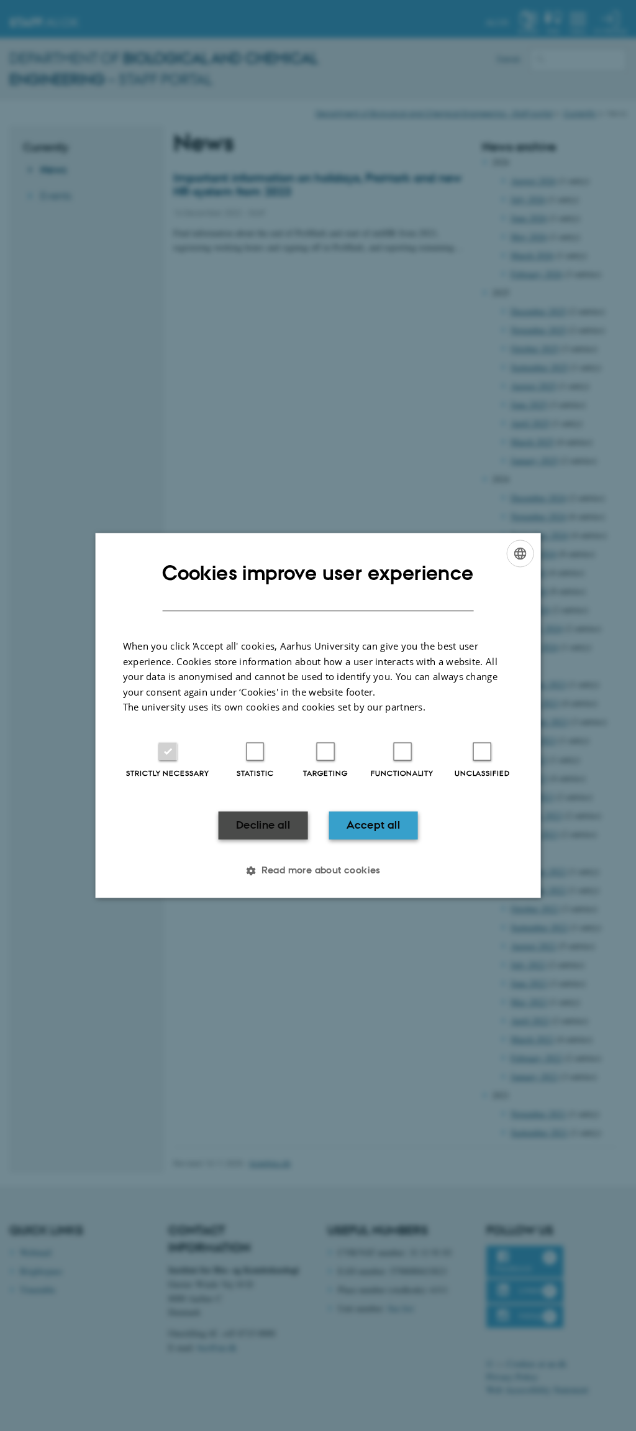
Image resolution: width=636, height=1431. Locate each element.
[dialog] (318, 715)
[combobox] (520, 553)
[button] (318, 870)
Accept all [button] (373, 825)
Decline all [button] (263, 825)
